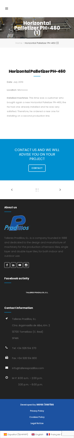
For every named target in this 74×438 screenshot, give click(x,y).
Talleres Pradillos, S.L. (37, 292)
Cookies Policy (37, 417)
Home (18, 43)
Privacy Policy (37, 410)
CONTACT (37, 168)
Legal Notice (37, 423)
